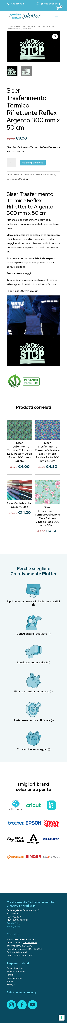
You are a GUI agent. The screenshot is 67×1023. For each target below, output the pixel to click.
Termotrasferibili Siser (45, 26)
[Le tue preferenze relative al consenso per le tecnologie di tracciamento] (62, 1018)
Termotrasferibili (28, 26)
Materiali (16, 26)
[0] (58, 8)
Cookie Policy (13, 923)
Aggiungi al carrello (32, 162)
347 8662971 (35, 949)
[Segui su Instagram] (11, 1004)
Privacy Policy (13, 926)
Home (9, 26)
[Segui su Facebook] (22, 1004)
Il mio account (50, 3)
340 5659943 (30, 942)
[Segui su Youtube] (32, 1004)
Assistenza (17, 3)
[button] (55, 36)
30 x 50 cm (26, 28)
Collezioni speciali (14, 28)
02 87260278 (25, 945)
